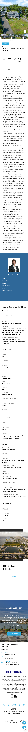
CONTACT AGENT (14, 295)
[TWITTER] (8, 704)
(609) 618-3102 (6, 285)
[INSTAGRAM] (12, 704)
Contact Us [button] (14, 633)
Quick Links (14, 723)
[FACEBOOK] (4, 704)
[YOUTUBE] (15, 704)
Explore (14, 576)
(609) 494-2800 (9, 658)
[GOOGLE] (19, 704)
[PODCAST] (23, 704)
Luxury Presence (14, 713)
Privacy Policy (20, 721)
